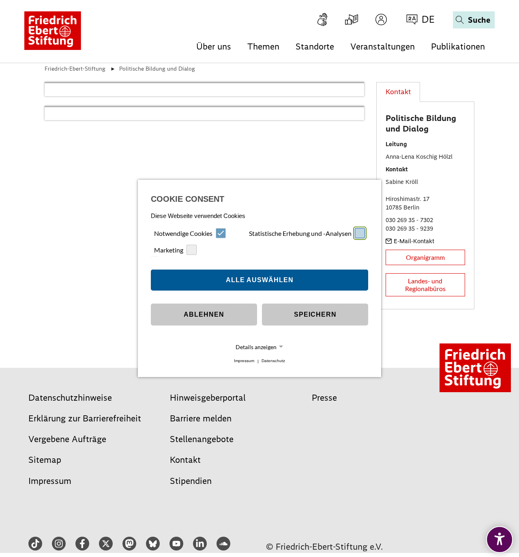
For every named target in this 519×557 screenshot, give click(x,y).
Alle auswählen (260, 279)
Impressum (244, 361)
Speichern (315, 314)
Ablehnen (204, 314)
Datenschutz (273, 361)
